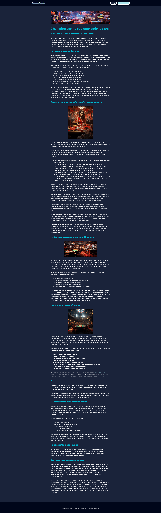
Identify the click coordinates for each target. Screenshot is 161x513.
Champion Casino (53, 3)
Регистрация (123, 3)
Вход (113, 3)
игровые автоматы (100, 373)
